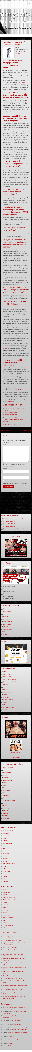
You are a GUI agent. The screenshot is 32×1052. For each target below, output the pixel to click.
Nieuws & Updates (7, 629)
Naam (5, 468)
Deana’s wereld (7, 624)
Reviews (5, 634)
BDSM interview (21, 389)
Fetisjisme (5, 689)
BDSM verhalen (7, 619)
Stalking (5, 702)
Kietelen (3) (11, 1036)
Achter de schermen (6, 430)
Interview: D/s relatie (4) (11, 417)
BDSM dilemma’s (7, 611)
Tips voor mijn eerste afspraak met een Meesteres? (15, 529)
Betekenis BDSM (7, 772)
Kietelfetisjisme (7, 692)
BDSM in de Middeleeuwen (9, 679)
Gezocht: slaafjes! (17, 1024)
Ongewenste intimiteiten (9, 800)
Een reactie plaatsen (19, 424)
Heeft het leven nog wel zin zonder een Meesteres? (15, 518)
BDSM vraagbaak (7, 621)
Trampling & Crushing (8, 707)
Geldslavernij (6, 790)
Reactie (5, 444)
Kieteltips (10, 1043)
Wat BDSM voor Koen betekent (10, 947)
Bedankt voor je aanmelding (20, 1027)
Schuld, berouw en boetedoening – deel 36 (13, 989)
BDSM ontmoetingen (8, 767)
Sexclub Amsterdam (16, 752)
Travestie (5, 813)
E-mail (5, 474)
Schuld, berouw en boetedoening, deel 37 (13, 978)
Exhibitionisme (6, 687)
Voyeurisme (6, 818)
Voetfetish (5, 815)
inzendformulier (10, 401)
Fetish (4, 785)
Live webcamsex (16, 757)
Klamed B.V (4, 1051)
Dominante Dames (7, 780)
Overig (5, 803)
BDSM (23, 82)
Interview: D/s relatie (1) (11, 412)
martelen (5, 348)
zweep (12, 170)
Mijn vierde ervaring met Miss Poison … (12, 975)
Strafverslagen (6, 808)
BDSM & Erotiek (7, 674)
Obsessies (5, 694)
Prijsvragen (6, 631)
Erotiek (5, 782)
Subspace (5, 704)
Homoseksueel (6, 793)
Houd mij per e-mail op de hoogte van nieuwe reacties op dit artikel (14, 465)
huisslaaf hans (17, 44)
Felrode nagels (27, 430)
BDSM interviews (8, 424)
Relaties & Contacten (8, 699)
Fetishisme (5, 626)
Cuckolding (5, 777)
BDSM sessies (6, 770)
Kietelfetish (10, 1046)
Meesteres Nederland (16, 754)
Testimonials (6, 810)
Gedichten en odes (7, 787)
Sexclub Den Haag (16, 755)
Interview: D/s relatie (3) (11, 414)
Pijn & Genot (6, 697)
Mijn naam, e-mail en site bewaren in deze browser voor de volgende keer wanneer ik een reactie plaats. (16, 482)
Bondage (5, 684)
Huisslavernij (6, 795)
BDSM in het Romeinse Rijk (9, 682)
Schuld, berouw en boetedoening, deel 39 (13, 940)
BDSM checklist (7, 677)
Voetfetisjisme (6, 710)
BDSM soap (6, 616)
